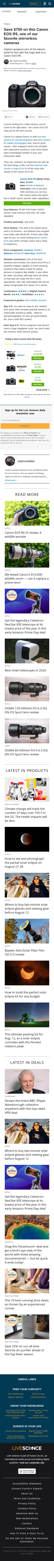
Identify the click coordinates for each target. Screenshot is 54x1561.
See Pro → (35, 4)
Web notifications (27, 1518)
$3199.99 (13, 253)
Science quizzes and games (15, 1431)
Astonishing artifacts (38, 1397)
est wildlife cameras (36, 300)
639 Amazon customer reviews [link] (25, 344)
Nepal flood (21, 11)
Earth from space (38, 1394)
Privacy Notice (32, 435)
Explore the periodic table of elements (16, 1416)
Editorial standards (27, 1528)
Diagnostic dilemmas (15, 1397)
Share (10, 117)
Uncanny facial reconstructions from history (38, 1416)
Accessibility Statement (27, 1483)
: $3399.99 (35, 253)
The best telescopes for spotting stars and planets (15, 1437)
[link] (11, 186)
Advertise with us (27, 1513)
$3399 (32, 250)
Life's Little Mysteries (15, 1394)
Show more (41, 390)
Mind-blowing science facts (38, 1436)
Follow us (32, 117)
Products (7, 24)
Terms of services (30, 433)
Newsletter (45, 117)
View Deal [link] (37, 358)
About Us (27, 1493)
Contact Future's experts (27, 1488)
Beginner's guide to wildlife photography (38, 1432)
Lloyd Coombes (20, 60)
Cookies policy (27, 1508)
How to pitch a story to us (27, 1533)
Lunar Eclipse (40, 11)
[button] (27, 354)
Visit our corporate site (32, 1462)
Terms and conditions (27, 1498)
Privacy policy (27, 1503)
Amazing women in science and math (38, 1411)
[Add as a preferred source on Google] (27, 1471)
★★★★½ (39, 294)
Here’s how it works (24, 71)
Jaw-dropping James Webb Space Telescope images (15, 1411)
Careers (27, 1523)
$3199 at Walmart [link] (35, 185)
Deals (34, 63)
